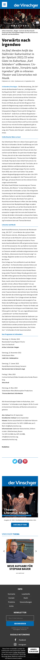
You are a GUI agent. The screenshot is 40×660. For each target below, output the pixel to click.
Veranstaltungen (26, 602)
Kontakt (11, 598)
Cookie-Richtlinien (19, 652)
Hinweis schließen (33, 650)
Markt (26, 598)
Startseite (11, 594)
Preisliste (11, 602)
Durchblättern (20, 525)
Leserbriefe (26, 594)
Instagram (22, 644)
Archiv (11, 606)
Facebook (22, 640)
